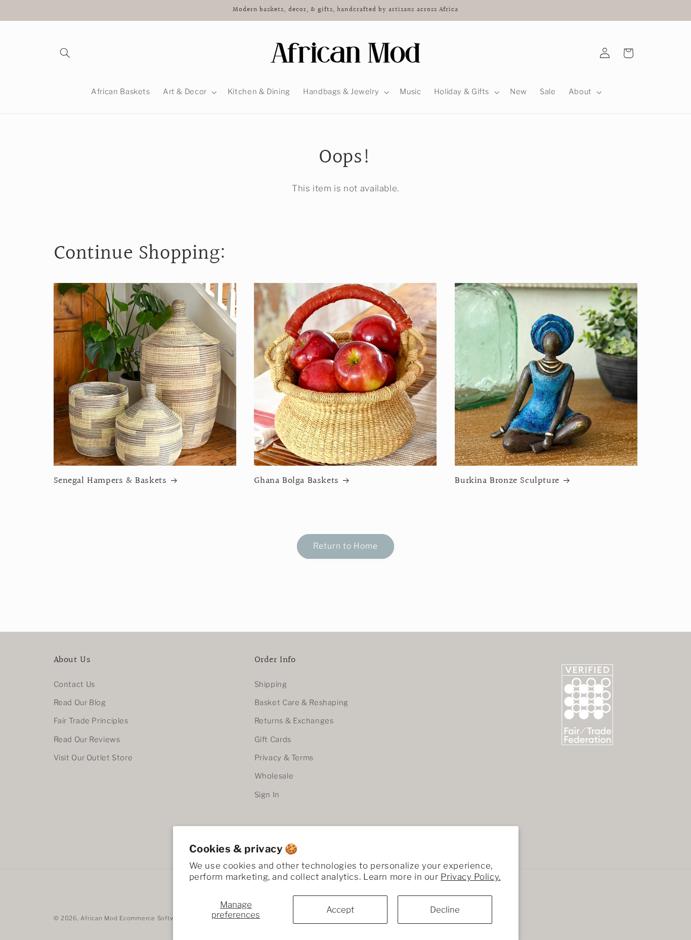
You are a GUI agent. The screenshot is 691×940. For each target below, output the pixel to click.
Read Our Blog (80, 702)
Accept (340, 910)
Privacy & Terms (284, 757)
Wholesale (274, 776)
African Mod (98, 918)
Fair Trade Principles (91, 720)
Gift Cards (272, 739)
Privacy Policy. (470, 877)
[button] (65, 53)
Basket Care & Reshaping (301, 702)
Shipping (270, 684)
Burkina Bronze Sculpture (507, 480)
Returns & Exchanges (294, 720)
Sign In (267, 794)
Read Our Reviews (87, 739)
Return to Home (345, 546)
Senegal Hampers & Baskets (110, 480)
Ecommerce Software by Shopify (169, 918)
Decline (445, 910)
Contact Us (74, 684)
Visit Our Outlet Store (93, 757)
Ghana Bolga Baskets (296, 480)
